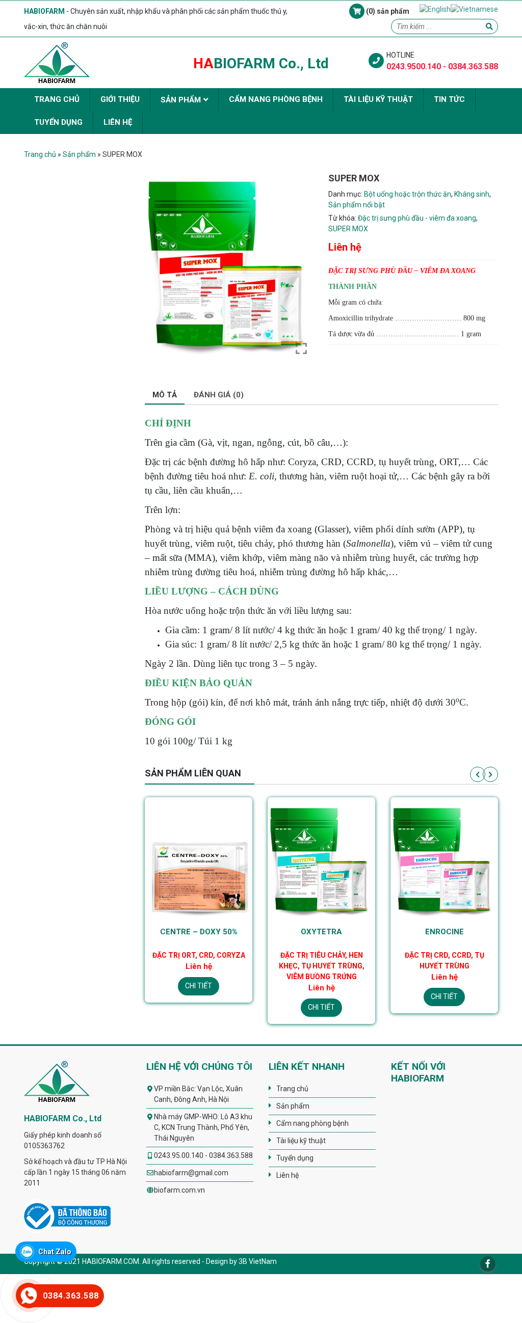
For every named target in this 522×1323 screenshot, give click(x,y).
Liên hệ (117, 122)
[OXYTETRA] (198, 860)
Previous (477, 774)
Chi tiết (198, 1007)
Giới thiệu (120, 99)
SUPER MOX (348, 229)
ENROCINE (321, 931)
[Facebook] (487, 1264)
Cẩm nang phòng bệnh (276, 99)
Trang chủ (57, 99)
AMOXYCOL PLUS (444, 931)
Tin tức (449, 99)
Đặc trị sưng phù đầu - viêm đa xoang (417, 218)
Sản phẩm (181, 99)
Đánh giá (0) (219, 394)
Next (490, 774)
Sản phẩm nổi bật (356, 205)
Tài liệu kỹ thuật (378, 99)
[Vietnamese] (474, 9)
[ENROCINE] (321, 860)
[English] (435, 9)
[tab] (165, 395)
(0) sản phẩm (386, 11)
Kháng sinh (471, 194)
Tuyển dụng (58, 122)
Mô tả (164, 394)
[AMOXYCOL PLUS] (444, 860)
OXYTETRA (198, 931)
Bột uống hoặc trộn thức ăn (407, 194)
